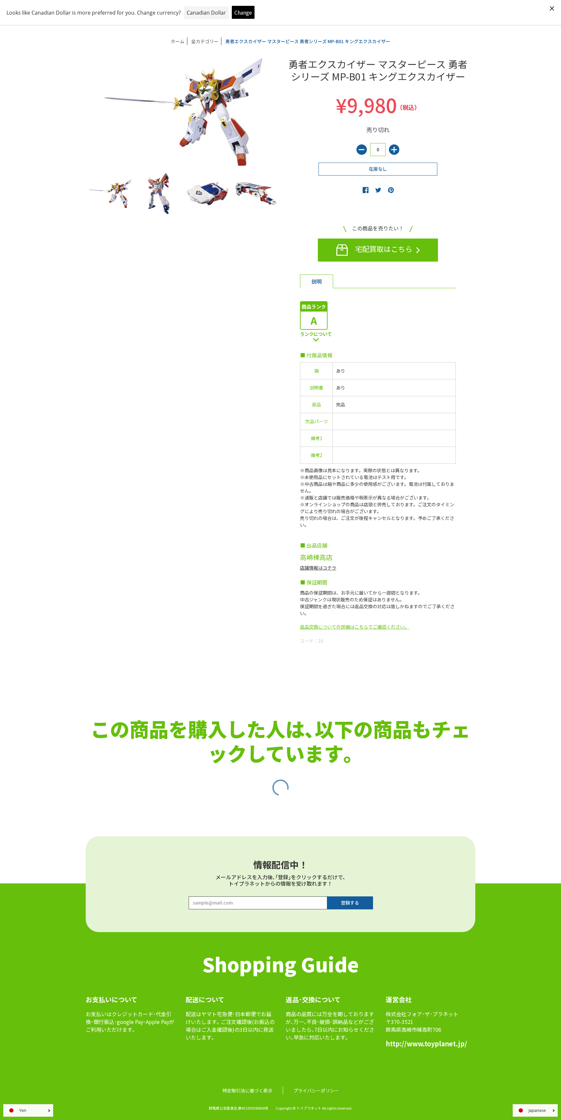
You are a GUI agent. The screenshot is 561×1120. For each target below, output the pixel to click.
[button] (365, 190)
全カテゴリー (204, 41)
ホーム (177, 41)
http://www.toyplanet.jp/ (426, 1043)
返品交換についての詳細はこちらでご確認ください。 (354, 626)
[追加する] (394, 149)
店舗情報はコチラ (318, 567)
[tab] (316, 281)
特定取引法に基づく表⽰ (247, 1090)
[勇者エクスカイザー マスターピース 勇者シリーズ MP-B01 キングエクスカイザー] (110, 193)
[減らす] (361, 149)
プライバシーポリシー (316, 1090)
